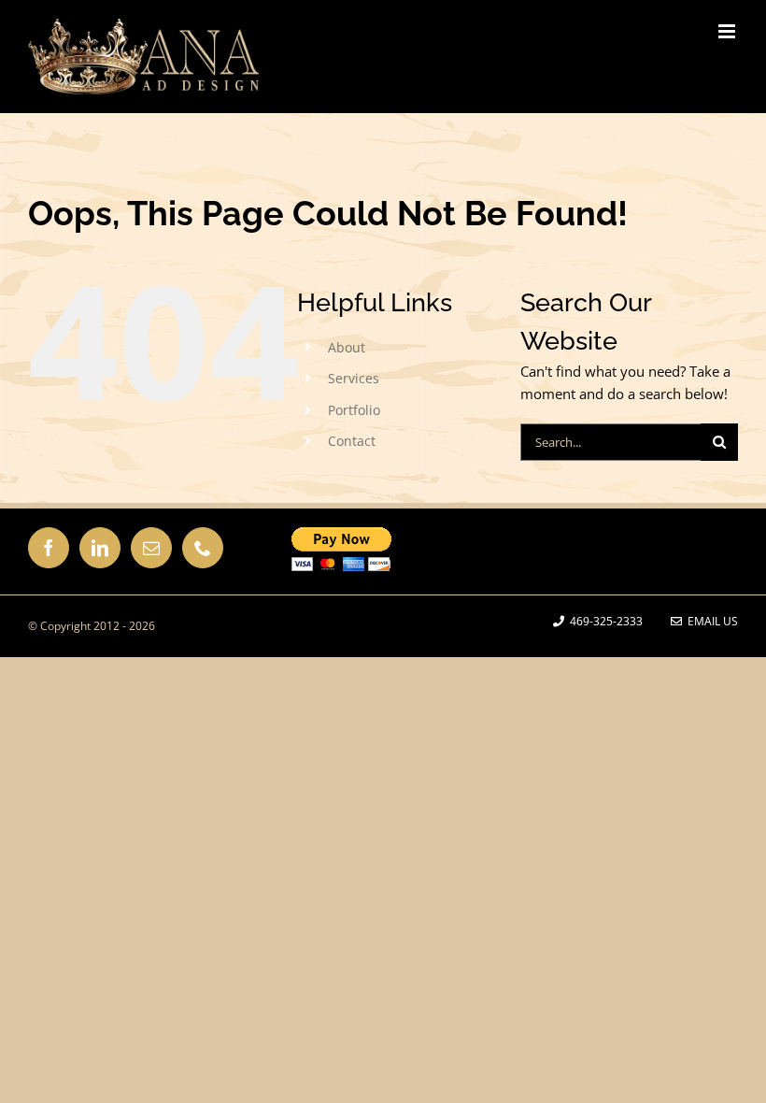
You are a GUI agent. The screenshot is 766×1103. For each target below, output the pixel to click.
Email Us (710, 621)
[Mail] (151, 547)
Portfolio (354, 410)
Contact (352, 441)
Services (353, 378)
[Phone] (202, 547)
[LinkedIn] (100, 547)
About (346, 347)
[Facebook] (48, 547)
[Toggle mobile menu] (728, 31)
